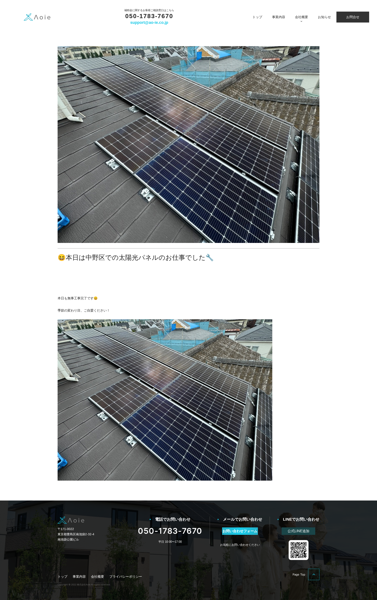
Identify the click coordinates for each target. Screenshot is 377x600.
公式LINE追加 (298, 531)
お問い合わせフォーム (240, 531)
